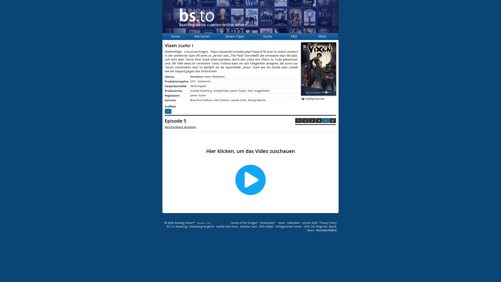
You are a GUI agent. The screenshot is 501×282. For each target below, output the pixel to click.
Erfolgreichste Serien (289, 226)
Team (281, 223)
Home (175, 36)
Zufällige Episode (314, 98)
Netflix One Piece (227, 226)
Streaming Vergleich (201, 226)
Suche (267, 36)
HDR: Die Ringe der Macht (320, 226)
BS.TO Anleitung (177, 226)
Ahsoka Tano (248, 226)
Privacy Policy (328, 223)
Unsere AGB (309, 223)
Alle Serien (202, 36)
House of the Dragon (244, 223)
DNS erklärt (266, 226)
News (310, 230)
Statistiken (293, 223)
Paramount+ (268, 223)
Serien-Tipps (234, 36)
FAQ (294, 36)
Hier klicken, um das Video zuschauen (250, 151)
